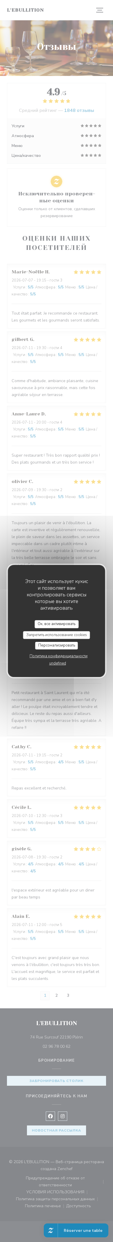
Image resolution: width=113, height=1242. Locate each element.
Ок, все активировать (56, 624)
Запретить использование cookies (56, 635)
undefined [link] (57, 663)
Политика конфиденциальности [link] (59, 656)
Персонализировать (56, 645)
